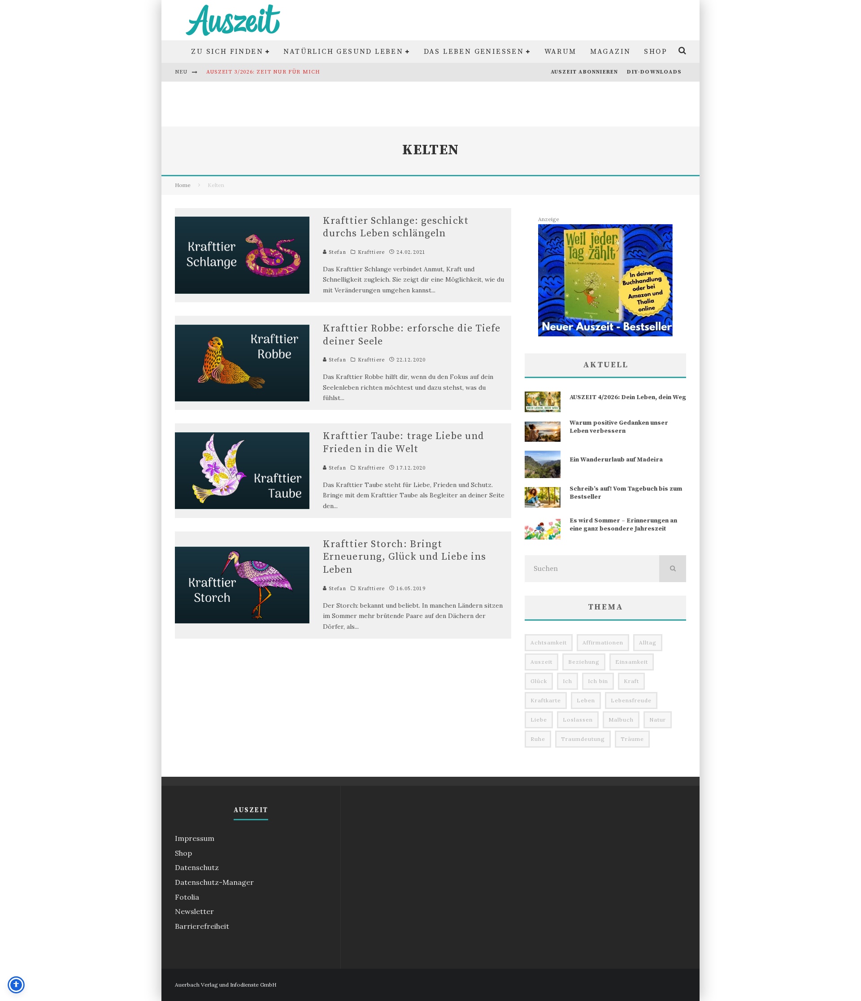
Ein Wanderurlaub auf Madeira (616, 460)
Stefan (336, 252)
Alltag (648, 642)
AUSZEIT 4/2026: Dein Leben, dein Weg (628, 397)
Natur (657, 719)
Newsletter (194, 911)
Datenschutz (197, 867)
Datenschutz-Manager (214, 882)
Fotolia (187, 896)
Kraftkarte (546, 700)
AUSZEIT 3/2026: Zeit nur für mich (263, 72)
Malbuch (621, 719)
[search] (672, 568)
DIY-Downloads (654, 72)
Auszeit (541, 661)
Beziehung (584, 661)
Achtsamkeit (549, 642)
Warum (560, 51)
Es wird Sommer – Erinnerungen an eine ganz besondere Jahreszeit (623, 525)
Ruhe (538, 739)
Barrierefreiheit (202, 926)
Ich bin (598, 681)
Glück (539, 681)
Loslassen (578, 719)
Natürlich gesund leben (343, 51)
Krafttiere (371, 252)
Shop (655, 51)
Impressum (194, 838)
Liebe (539, 719)
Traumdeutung (583, 739)
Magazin (610, 51)
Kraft (631, 681)
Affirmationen (603, 642)
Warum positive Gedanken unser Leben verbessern (619, 427)
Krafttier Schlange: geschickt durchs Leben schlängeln (396, 227)
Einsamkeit (631, 661)
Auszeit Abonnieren (584, 72)
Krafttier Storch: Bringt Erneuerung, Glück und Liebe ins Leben (404, 557)
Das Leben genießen (474, 51)
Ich (567, 681)
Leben (586, 700)
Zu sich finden (227, 51)
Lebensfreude (631, 700)
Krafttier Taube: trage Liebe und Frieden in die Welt (403, 442)
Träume (632, 739)
